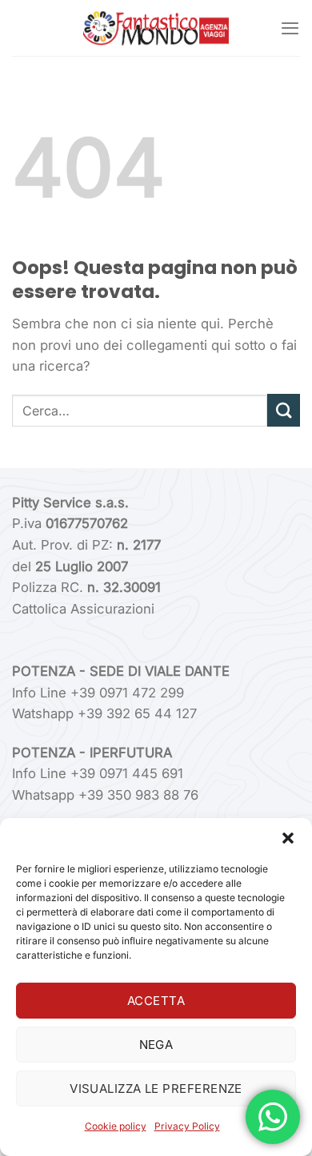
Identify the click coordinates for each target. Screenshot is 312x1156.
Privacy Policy (187, 1126)
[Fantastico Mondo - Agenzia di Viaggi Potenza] (156, 28)
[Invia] (283, 410)
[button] (288, 838)
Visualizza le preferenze (156, 1088)
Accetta (156, 1000)
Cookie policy (115, 1126)
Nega (156, 1044)
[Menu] (290, 28)
